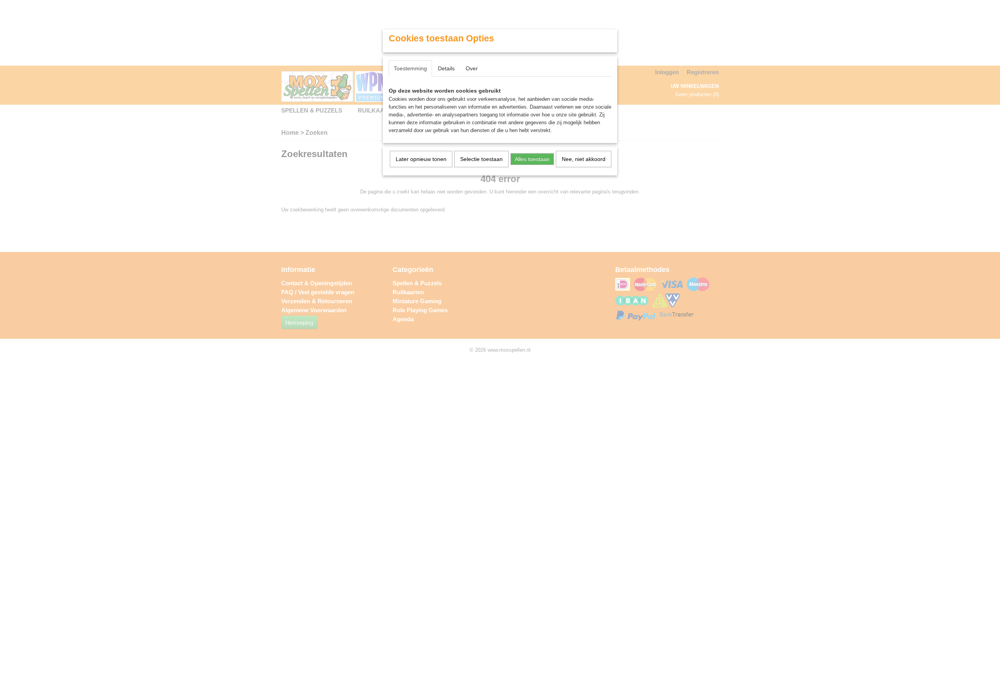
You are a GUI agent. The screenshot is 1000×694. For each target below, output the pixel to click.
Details (446, 68)
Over (472, 68)
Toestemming (410, 68)
